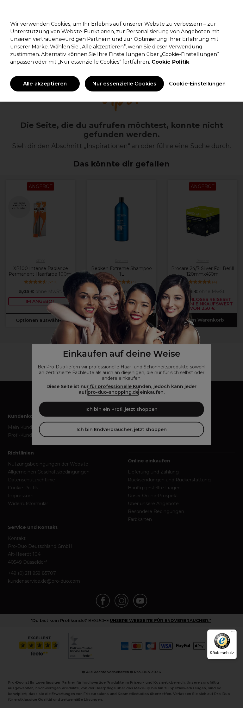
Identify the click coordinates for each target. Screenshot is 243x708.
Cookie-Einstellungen (196, 84)
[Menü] (233, 633)
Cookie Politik (170, 62)
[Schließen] (233, 10)
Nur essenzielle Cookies (124, 84)
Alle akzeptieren (45, 84)
